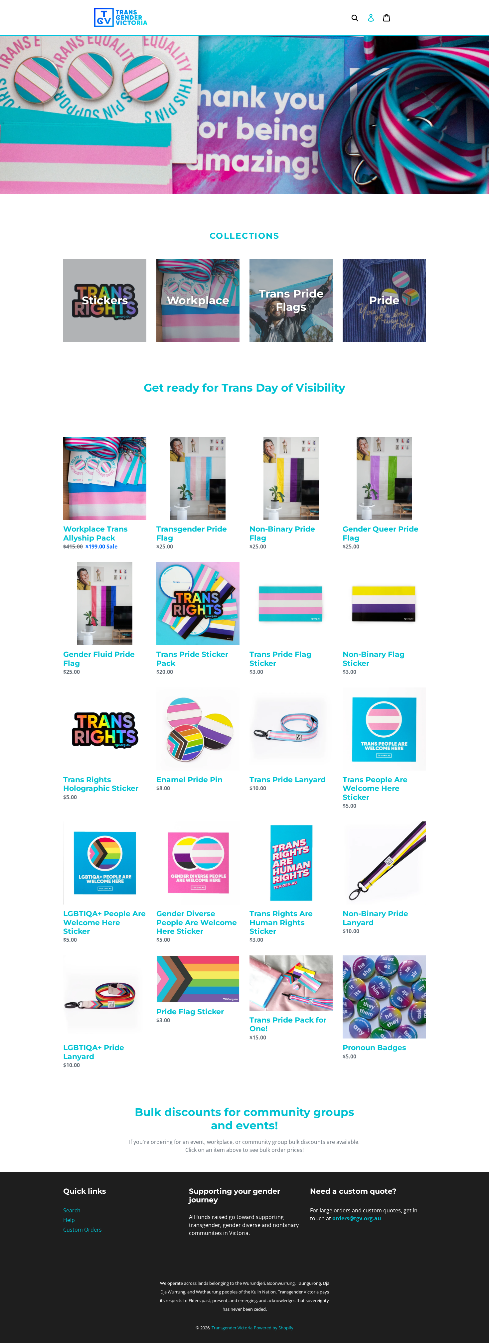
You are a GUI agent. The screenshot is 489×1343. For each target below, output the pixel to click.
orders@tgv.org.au (356, 1218)
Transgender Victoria (232, 1328)
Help (69, 1220)
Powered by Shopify (273, 1328)
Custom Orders (82, 1229)
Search (72, 1210)
